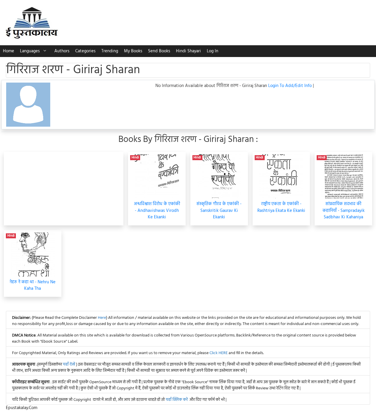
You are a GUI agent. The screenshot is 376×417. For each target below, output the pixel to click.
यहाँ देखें (69, 364)
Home (8, 51)
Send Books (159, 51)
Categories (85, 51)
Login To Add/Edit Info (290, 85)
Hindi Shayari (188, 51)
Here (102, 317)
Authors (61, 51)
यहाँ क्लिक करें (177, 399)
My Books (133, 51)
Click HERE (218, 353)
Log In (212, 51)
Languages (30, 51)
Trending (109, 51)
